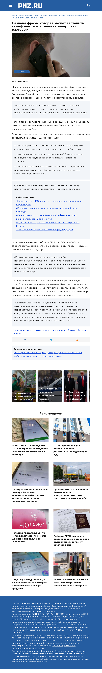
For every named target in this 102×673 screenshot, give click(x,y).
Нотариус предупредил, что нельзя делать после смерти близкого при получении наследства (29, 537)
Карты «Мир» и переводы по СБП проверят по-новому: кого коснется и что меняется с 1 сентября (30, 450)
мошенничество (58, 330)
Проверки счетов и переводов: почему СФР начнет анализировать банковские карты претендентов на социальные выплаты (30, 495)
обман (73, 330)
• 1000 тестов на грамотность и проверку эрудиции (44, 229)
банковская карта (22, 330)
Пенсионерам (25, 16)
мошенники (40, 330)
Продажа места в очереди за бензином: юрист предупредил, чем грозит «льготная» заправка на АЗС (70, 493)
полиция (83, 330)
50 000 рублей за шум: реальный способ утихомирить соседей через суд (70, 450)
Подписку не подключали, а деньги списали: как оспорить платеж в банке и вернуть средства (30, 584)
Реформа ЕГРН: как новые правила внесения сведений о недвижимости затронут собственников (71, 540)
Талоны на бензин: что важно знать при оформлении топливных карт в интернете (70, 582)
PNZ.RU (15, 16)
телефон (17, 333)
